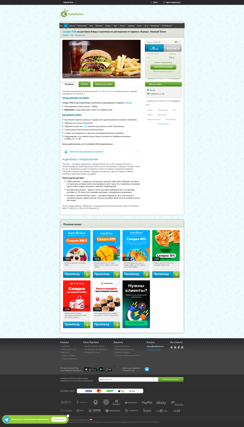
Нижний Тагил (68, 2)
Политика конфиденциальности (127, 355)
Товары (108, 25)
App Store (90, 369)
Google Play (105, 369)
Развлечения (82, 25)
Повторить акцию (163, 67)
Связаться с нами (153, 349)
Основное (69, 84)
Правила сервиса (68, 355)
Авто (92, 25)
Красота (72, 25)
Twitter (178, 347)
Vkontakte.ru (175, 347)
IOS (100, 91)
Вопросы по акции (103, 84)
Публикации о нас (69, 349)
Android (109, 91)
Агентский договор (122, 346)
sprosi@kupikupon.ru (155, 346)
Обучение (99, 25)
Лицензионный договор (124, 349)
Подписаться (59, 419)
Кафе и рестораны (154, 119)
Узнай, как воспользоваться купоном (86, 151)
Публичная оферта (122, 352)
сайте (84, 126)
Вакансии (65, 352)
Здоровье (132, 25)
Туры (116, 25)
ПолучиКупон (167, 25)
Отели (140, 25)
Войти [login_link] (155, 2)
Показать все (163, 124)
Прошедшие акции (92, 352)
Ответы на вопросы (69, 358)
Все (61, 25)
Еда (66, 25)
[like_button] (176, 42)
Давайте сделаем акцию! (94, 346)
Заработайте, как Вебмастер (96, 349)
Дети (147, 25)
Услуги (123, 25)
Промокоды (156, 25)
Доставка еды (163, 110)
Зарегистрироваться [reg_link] (173, 2)
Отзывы (84, 84)
